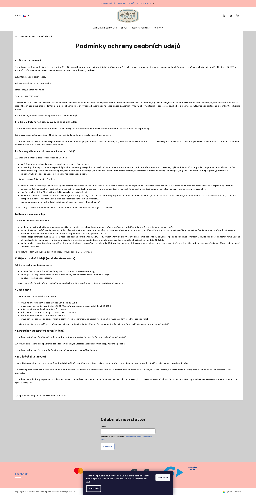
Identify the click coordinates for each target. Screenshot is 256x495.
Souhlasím (162, 477)
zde (88, 481)
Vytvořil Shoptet (233, 491)
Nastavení (94, 488)
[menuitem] (104, 28)
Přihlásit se (107, 446)
